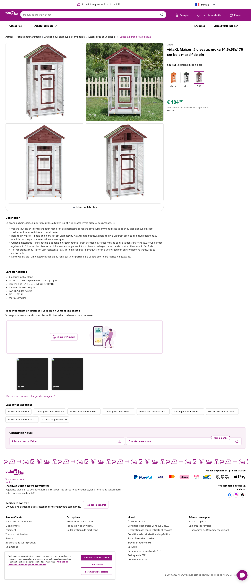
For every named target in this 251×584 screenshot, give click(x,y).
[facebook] (229, 494)
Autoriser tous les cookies (96, 557)
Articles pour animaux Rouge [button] (49, 411)
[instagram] (236, 494)
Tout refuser (97, 564)
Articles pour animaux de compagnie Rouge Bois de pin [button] (23, 419)
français (205, 4)
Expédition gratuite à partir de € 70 (101, 4)
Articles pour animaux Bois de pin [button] (85, 411)
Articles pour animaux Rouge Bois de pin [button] (119, 411)
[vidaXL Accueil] (12, 13)
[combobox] (93, 14)
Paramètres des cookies (141, 538)
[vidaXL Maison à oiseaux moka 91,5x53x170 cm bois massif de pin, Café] (44, 82)
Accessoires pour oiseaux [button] (54, 419)
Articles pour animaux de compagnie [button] (154, 411)
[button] (32, 374)
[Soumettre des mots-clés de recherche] (162, 14)
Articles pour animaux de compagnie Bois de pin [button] (223, 411)
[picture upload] (103, 337)
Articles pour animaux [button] (18, 411)
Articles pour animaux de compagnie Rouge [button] (188, 411)
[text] (175, 102)
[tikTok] (242, 494)
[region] (60, 565)
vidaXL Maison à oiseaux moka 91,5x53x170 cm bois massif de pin (205, 52)
